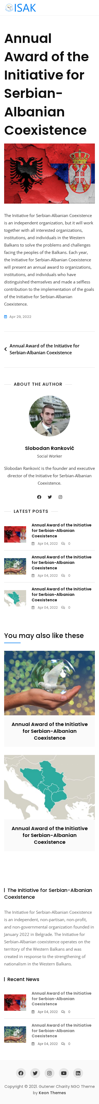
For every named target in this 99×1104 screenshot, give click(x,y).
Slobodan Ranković (49, 448)
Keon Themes (52, 1093)
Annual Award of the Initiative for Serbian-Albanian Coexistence (44, 349)
